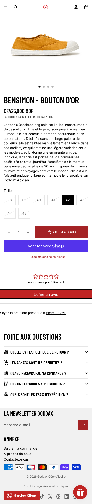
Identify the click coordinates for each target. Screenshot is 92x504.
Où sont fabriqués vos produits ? (37, 383)
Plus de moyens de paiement (46, 256)
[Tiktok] (42, 496)
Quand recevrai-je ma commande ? (38, 373)
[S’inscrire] (83, 425)
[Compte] (76, 7)
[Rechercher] (15, 7)
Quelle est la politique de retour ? (39, 351)
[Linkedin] (67, 496)
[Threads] (58, 496)
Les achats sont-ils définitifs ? (36, 362)
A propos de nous (17, 454)
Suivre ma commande (20, 448)
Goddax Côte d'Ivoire (51, 476)
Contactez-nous (16, 459)
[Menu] (5, 7)
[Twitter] (50, 496)
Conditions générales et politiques (46, 486)
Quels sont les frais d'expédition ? (39, 394)
